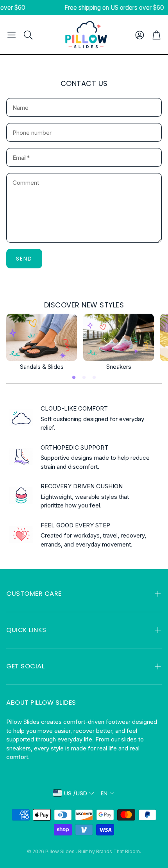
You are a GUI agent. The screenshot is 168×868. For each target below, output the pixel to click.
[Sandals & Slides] (41, 337)
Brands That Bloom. (118, 851)
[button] (11, 34)
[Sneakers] (118, 337)
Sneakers (118, 366)
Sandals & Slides (42, 366)
